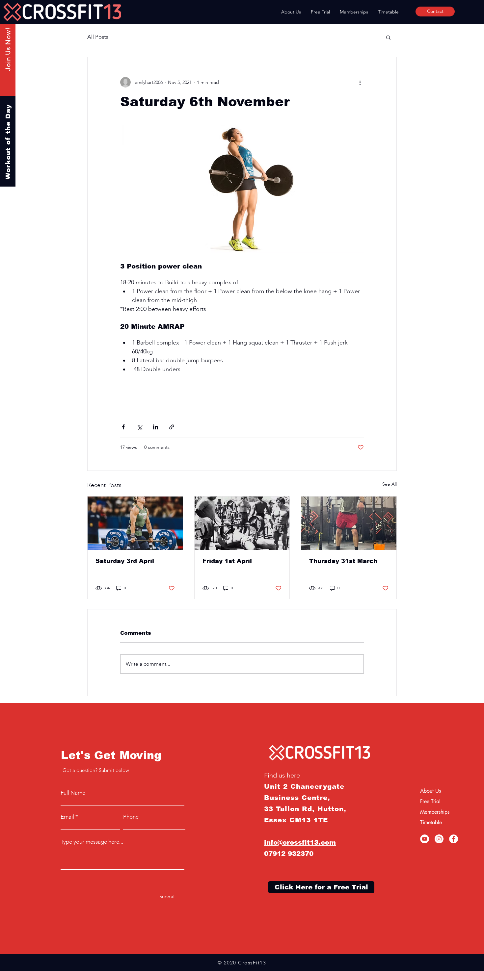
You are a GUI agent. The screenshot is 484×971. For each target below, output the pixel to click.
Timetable (431, 822)
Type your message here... (92, 842)
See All (389, 484)
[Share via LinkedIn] (155, 427)
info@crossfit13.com (300, 842)
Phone (131, 817)
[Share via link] (172, 427)
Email (67, 817)
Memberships (434, 811)
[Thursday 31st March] (348, 523)
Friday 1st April (227, 561)
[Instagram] (439, 838)
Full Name (73, 793)
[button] (388, 37)
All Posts (97, 37)
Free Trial (430, 801)
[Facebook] (453, 838)
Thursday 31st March (343, 561)
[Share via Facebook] (123, 427)
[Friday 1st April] (242, 523)
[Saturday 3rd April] (135, 523)
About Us (430, 790)
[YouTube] (424, 838)
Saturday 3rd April (124, 561)
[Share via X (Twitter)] (139, 427)
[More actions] (360, 82)
